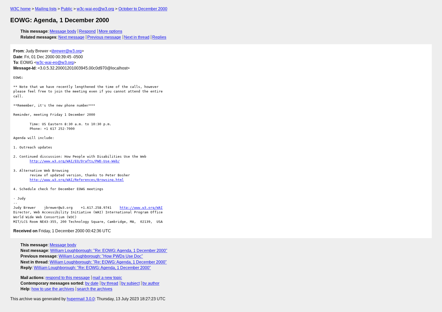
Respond (87, 31)
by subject (130, 283)
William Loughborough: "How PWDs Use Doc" (101, 256)
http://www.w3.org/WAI (141, 208)
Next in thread (136, 37)
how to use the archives (52, 289)
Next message (71, 37)
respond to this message (68, 277)
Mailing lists (46, 9)
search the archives (94, 289)
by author (150, 283)
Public (66, 9)
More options (110, 31)
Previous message (104, 37)
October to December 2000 (142, 9)
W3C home (20, 9)
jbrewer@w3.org (67, 51)
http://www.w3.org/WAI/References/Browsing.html (77, 180)
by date (91, 283)
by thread (109, 283)
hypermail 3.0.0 (81, 299)
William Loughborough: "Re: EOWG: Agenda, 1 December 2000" (108, 250)
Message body (63, 31)
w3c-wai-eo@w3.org (95, 9)
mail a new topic (107, 277)
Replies (159, 37)
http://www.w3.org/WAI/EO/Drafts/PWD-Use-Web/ (75, 161)
